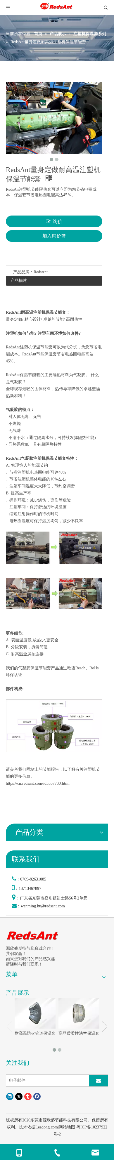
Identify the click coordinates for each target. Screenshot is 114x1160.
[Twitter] (19, 1096)
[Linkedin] (9, 1096)
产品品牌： (23, 272)
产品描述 (19, 280)
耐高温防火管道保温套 (35, 1033)
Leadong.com (46, 1127)
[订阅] (98, 1080)
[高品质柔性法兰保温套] (78, 1013)
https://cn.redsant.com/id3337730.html (38, 783)
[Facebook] (37, 1096)
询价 (57, 221)
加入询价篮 (54, 235)
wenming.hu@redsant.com (43, 906)
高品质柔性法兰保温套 (78, 1033)
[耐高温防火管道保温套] (35, 1013)
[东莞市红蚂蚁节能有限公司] (33, 935)
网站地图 (67, 1127)
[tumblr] (28, 1096)
